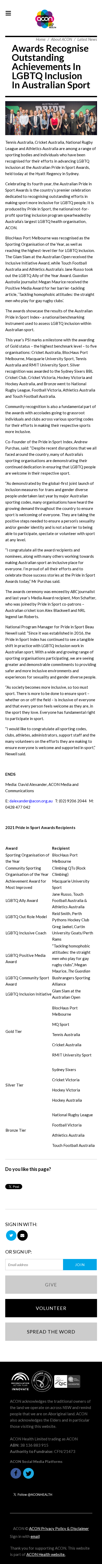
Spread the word (51, 1332)
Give (51, 1284)
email (35, 1536)
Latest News (87, 39)
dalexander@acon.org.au (31, 800)
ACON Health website (45, 1554)
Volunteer (51, 1308)
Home (41, 39)
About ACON (61, 39)
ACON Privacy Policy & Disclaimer (59, 1528)
